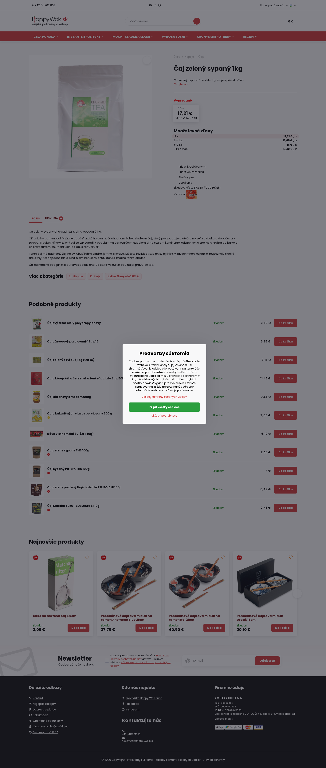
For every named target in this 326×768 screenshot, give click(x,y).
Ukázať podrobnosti (164, 416)
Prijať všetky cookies (164, 407)
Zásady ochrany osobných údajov (164, 397)
